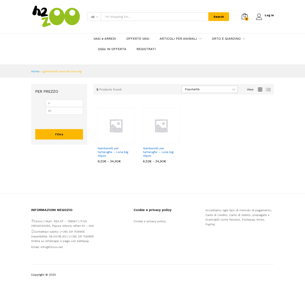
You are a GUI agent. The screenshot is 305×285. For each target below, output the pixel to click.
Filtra (59, 134)
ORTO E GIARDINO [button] (226, 38)
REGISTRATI (146, 49)
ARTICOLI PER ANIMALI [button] (178, 38)
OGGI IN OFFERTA (112, 49)
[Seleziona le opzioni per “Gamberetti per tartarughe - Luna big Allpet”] (111, 141)
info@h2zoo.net (52, 247)
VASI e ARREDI (104, 38)
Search (219, 16)
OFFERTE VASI (137, 38)
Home (35, 71)
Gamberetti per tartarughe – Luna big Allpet (113, 152)
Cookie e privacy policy (150, 221)
